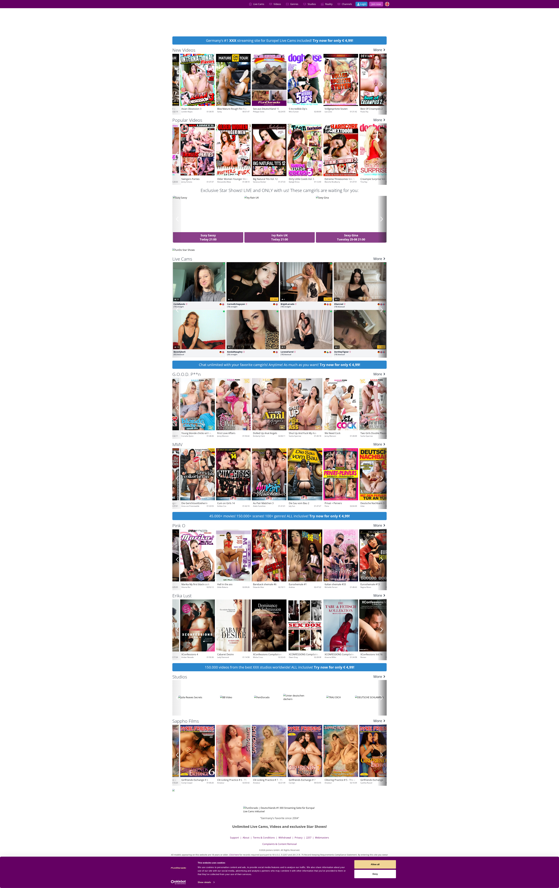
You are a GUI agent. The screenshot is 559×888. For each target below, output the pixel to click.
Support (234, 837)
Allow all (375, 864)
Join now (376, 4)
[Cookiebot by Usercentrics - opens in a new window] (178, 882)
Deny (375, 874)
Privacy (299, 837)
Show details (204, 882)
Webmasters (322, 837)
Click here (234, 854)
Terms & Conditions (264, 837)
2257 (308, 837)
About (246, 837)
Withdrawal (284, 837)
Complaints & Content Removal (279, 844)
